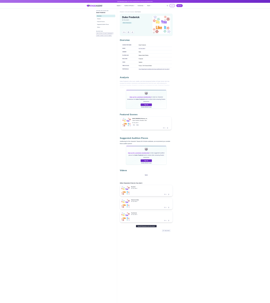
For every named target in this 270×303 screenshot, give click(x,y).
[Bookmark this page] (128, 32)
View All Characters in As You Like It (146, 226)
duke (98, 33)
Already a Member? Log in (146, 162)
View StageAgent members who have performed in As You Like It (154, 69)
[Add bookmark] (167, 128)
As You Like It (125, 20)
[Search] (167, 5)
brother (98, 35)
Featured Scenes (101, 21)
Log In (172, 5)
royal (105, 33)
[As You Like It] (161, 25)
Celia (145, 120)
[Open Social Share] (132, 32)
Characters (122, 11)
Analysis (99, 18)
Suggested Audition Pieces (103, 24)
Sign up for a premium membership (140, 97)
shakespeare (110, 33)
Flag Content (167, 230)
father (102, 35)
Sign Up (146, 104)
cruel (106, 35)
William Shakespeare (127, 22)
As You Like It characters (129, 11)
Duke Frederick (136, 120)
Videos (98, 27)
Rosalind (142, 120)
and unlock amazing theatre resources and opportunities (135, 1)
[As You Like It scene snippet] (126, 123)
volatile (109, 35)
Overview (99, 16)
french (101, 33)
